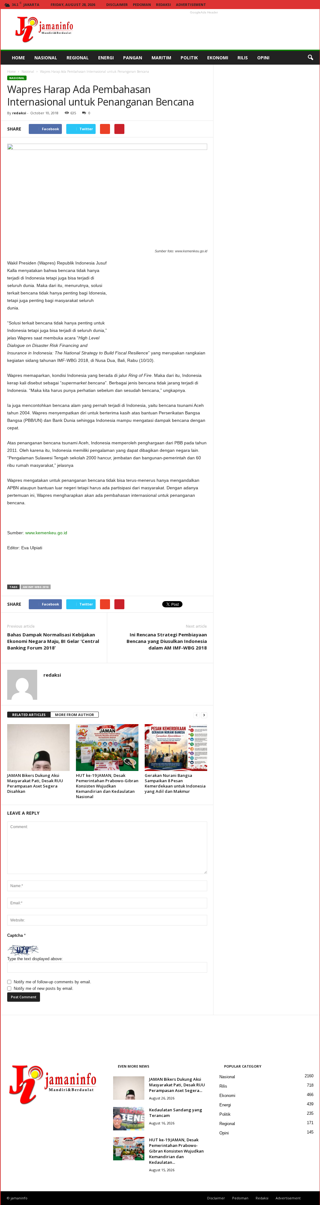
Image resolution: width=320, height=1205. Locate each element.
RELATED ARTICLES (29, 714)
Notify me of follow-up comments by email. (52, 982)
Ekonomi (227, 1095)
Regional (227, 1123)
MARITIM (161, 58)
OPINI (263, 58)
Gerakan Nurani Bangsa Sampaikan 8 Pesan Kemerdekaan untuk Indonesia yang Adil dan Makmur (175, 783)
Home (11, 71)
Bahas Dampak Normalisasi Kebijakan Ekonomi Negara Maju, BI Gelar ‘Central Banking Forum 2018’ (53, 641)
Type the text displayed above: (35, 958)
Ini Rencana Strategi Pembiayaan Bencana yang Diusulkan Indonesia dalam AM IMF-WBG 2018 (167, 641)
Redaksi (163, 4)
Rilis (223, 1086)
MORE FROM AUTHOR (74, 714)
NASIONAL (45, 58)
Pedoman (142, 4)
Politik (225, 1114)
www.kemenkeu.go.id (46, 532)
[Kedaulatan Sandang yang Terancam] (128, 1118)
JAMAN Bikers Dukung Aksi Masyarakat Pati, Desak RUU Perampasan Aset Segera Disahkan (35, 783)
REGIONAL (78, 58)
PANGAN (132, 58)
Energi (225, 1105)
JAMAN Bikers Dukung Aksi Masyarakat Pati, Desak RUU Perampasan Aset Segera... (177, 1084)
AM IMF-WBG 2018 (35, 587)
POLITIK (189, 58)
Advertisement (191, 4)
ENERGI (106, 58)
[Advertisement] (204, 29)
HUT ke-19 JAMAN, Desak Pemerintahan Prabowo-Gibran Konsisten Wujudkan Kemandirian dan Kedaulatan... (176, 1151)
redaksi (19, 113)
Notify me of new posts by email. (43, 988)
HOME (18, 58)
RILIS (243, 58)
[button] (310, 58)
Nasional (28, 71)
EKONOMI (217, 58)
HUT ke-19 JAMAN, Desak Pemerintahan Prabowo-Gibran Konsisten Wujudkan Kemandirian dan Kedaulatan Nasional (107, 786)
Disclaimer (117, 4)
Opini (224, 1133)
